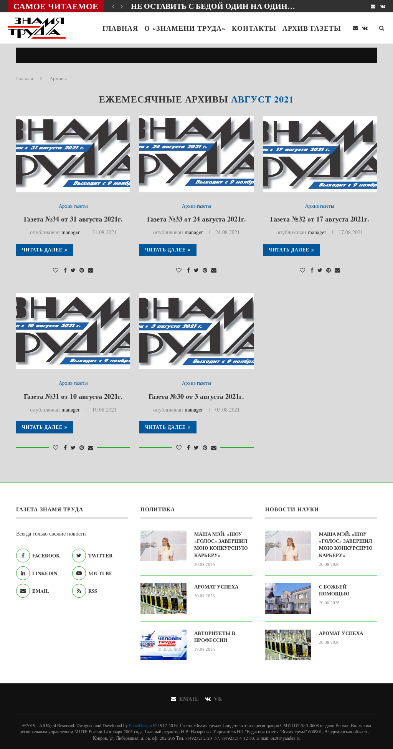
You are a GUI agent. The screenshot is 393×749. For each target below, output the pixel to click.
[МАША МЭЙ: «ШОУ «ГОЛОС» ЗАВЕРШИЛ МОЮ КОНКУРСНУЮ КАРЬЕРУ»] (163, 546)
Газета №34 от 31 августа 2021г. (73, 219)
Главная (120, 28)
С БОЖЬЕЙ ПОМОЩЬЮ (334, 590)
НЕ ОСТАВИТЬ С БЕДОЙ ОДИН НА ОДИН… (213, 6)
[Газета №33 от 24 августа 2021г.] (196, 154)
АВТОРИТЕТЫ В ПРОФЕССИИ (214, 636)
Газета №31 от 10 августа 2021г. (73, 396)
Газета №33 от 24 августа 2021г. (196, 219)
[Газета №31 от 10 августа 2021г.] (73, 331)
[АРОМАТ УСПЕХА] (163, 598)
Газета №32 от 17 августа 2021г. (319, 219)
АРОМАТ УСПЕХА (216, 586)
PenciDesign (140, 725)
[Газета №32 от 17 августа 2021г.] (320, 154)
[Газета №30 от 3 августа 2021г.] (196, 331)
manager (70, 232)
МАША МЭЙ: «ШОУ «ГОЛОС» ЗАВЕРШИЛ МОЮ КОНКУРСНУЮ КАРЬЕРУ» (221, 545)
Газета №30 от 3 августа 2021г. (196, 396)
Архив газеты (311, 28)
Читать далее (42, 249)
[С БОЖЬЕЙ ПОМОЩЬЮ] (288, 598)
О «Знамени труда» (185, 28)
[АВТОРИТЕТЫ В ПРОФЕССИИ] (163, 645)
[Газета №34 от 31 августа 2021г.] (73, 154)
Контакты (254, 28)
